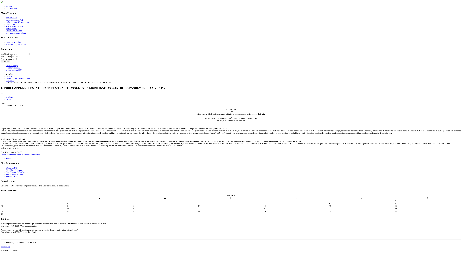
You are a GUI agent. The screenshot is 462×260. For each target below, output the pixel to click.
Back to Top (5, 247)
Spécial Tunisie (11, 29)
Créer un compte (12, 66)
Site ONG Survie (12, 177)
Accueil (9, 6)
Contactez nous (11, 8)
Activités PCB (11, 18)
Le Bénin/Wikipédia (13, 42)
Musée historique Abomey (16, 44)
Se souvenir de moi (8, 59)
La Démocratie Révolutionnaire (18, 22)
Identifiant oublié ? (13, 68)
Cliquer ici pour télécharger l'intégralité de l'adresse (20, 154)
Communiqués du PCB (14, 20)
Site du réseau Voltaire (14, 174)
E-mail (8, 99)
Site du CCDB (11, 168)
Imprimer (9, 97)
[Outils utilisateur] (2, 93)
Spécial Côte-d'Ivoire (14, 31)
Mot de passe (6, 56)
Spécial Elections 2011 (14, 26)
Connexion (5, 61)
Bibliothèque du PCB (14, 24)
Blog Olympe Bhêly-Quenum (17, 172)
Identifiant (5, 54)
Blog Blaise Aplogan (14, 170)
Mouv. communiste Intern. (16, 33)
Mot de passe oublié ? (14, 70)
